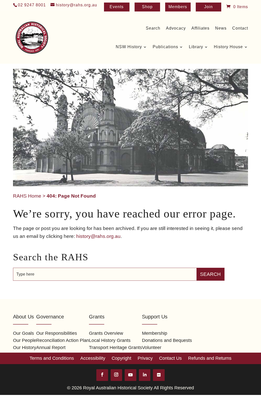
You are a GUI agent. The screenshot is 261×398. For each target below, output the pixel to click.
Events (117, 7)
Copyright (121, 358)
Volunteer (151, 347)
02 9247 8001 (32, 5)
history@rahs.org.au (98, 236)
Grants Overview (106, 333)
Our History (24, 347)
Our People (24, 340)
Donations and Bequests (167, 340)
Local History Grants (109, 340)
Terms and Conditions (52, 358)
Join (208, 7)
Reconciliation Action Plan (62, 340)
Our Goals (23, 333)
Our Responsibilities (56, 333)
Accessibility (92, 358)
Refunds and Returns (209, 358)
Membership (154, 333)
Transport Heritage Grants (115, 347)
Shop (147, 7)
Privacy (145, 358)
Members (177, 7)
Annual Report (51, 347)
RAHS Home (27, 196)
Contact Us (170, 358)
